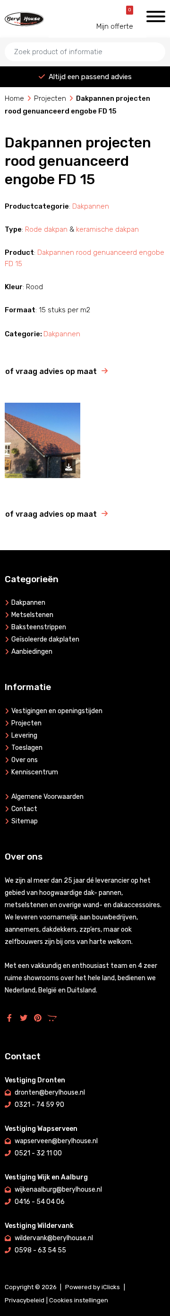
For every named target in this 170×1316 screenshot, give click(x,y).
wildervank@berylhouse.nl (54, 1238)
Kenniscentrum (34, 772)
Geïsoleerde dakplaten (45, 639)
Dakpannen (90, 206)
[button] (153, 70)
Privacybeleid (24, 1300)
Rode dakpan (46, 229)
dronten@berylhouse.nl (50, 1093)
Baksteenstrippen (38, 627)
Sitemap (24, 821)
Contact (24, 809)
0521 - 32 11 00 (38, 1153)
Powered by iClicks (92, 1287)
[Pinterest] (40, 1017)
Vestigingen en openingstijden (56, 711)
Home (14, 98)
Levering (24, 735)
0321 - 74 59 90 (39, 1105)
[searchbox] (85, 51)
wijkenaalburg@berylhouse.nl (58, 1190)
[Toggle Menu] (155, 16)
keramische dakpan (107, 229)
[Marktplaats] (54, 1017)
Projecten (50, 98)
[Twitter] (26, 1017)
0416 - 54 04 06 (40, 1202)
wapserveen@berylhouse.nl (56, 1141)
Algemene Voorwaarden (47, 797)
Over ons (24, 760)
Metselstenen (32, 615)
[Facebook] (12, 1017)
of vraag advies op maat (51, 371)
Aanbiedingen (31, 652)
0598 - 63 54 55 (40, 1250)
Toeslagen (26, 748)
